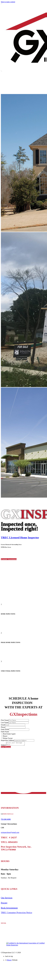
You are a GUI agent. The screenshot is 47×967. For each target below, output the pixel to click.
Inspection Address (7, 740)
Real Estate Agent (9, 734)
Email (3, 725)
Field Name (5, 729)
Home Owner (8, 738)
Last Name (4, 722)
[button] (9, 559)
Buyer (5, 736)
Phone (3, 727)
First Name (5, 720)
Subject (3, 745)
